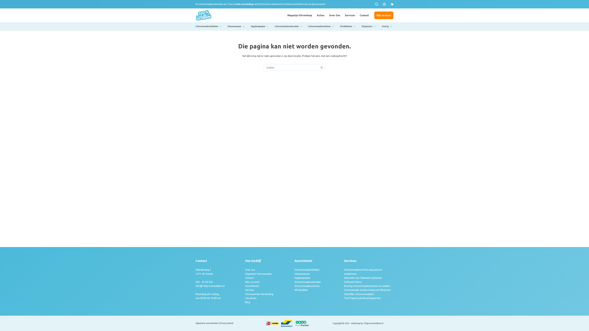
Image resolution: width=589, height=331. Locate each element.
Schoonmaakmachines (319, 26)
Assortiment (252, 286)
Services (350, 15)
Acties (320, 15)
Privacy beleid (226, 323)
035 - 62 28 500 (204, 282)
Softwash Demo (353, 282)
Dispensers (367, 26)
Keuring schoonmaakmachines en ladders (367, 286)
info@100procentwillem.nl (210, 286)
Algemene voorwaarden (207, 323)
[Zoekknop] (321, 67)
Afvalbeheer (346, 26)
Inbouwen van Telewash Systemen (363, 277)
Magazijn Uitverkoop (299, 15)
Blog (247, 302)
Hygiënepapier (258, 26)
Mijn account (384, 15)
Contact (364, 15)
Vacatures (250, 298)
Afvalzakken (301, 290)
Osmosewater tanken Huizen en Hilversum (367, 290)
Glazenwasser (234, 26)
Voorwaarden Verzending (259, 294)
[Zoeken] (376, 4)
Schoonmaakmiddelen (207, 26)
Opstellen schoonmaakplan (359, 294)
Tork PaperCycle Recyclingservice (362, 298)
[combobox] (291, 67)
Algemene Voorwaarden (258, 273)
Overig (385, 26)
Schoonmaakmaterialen (287, 26)
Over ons (334, 15)
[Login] (384, 4)
